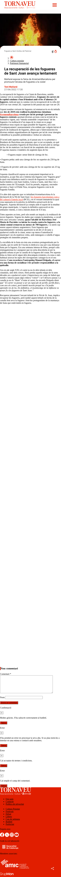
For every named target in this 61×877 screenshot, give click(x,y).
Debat (8, 814)
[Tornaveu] (17, 9)
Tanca (3, 723)
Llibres (9, 816)
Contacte (10, 801)
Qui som (9, 799)
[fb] (2, 836)
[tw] (7, 836)
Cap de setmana (13, 819)
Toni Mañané (10, 86)
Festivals (9, 811)
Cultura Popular (13, 809)
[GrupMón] (6, 875)
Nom (2, 697)
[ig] (12, 836)
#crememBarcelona (9, 114)
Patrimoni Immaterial (19, 63)
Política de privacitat (15, 804)
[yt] (16, 836)
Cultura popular (17, 61)
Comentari (5, 674)
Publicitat (10, 824)
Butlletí (9, 821)
